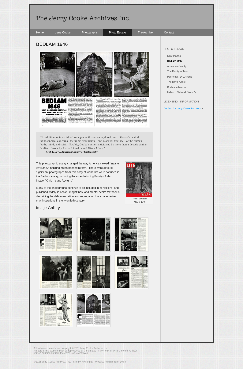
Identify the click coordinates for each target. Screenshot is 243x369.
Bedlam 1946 (174, 61)
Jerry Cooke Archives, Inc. (121, 17)
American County (176, 66)
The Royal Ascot (176, 81)
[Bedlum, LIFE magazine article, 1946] (54, 234)
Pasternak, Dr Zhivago (179, 76)
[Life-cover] (139, 196)
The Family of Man (177, 71)
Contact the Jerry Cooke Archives (182, 108)
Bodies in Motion (176, 87)
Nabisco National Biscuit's (181, 92)
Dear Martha (174, 55)
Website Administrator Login (110, 361)
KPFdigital (87, 361)
